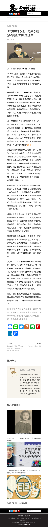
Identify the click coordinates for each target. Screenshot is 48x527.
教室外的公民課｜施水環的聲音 (17, 503)
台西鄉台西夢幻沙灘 (34, 346)
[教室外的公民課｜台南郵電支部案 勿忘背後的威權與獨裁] (24, 422)
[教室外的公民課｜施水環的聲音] (24, 487)
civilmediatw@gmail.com (24, 524)
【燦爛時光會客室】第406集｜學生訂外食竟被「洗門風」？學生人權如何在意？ (23, 472)
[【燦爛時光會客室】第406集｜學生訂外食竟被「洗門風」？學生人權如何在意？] (24, 454)
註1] (29, 145)
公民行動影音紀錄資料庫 (24, 516)
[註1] (9, 309)
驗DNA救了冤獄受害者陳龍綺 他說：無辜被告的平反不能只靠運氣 (15, 348)
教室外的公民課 (12, 26)
